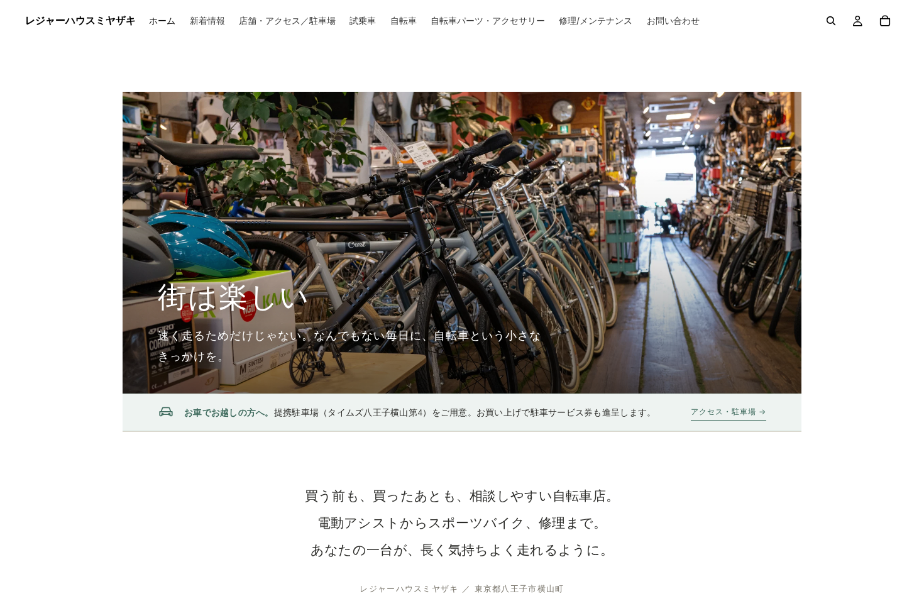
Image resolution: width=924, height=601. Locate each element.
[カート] (885, 21)
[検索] (831, 21)
